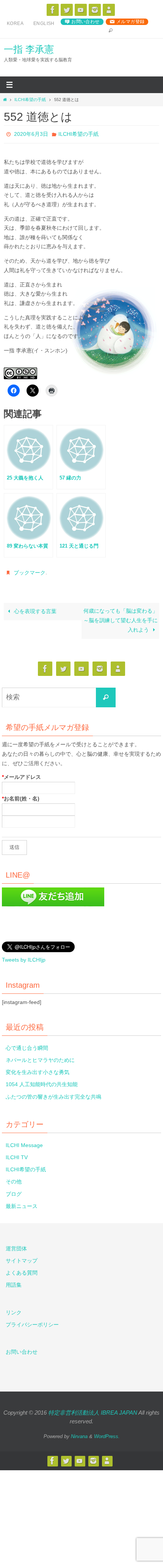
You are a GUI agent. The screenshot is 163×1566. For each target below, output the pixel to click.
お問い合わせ (85, 21)
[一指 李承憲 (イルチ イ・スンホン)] (95, 10)
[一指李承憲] (109, 10)
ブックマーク (29, 571)
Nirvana (79, 1433)
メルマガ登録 (130, 21)
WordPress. (107, 1433)
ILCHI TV (17, 1154)
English (44, 23)
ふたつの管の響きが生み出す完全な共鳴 (53, 1094)
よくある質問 (22, 1270)
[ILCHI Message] (81, 10)
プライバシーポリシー (32, 1321)
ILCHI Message (24, 1142)
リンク (14, 1309)
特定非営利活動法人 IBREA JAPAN (92, 1409)
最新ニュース (22, 1203)
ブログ (14, 1191)
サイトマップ (22, 1258)
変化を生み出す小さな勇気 (37, 1069)
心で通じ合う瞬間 (27, 1045)
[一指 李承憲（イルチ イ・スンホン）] (53, 10)
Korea (15, 23)
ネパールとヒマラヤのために (40, 1057)
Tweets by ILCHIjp (23, 957)
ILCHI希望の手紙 (30, 99)
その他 (14, 1178)
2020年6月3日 (31, 134)
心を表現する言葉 (34, 608)
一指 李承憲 (29, 49)
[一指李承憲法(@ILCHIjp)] (67, 10)
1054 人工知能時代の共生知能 (42, 1082)
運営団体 (16, 1245)
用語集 (14, 1282)
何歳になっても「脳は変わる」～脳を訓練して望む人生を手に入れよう (120, 617)
